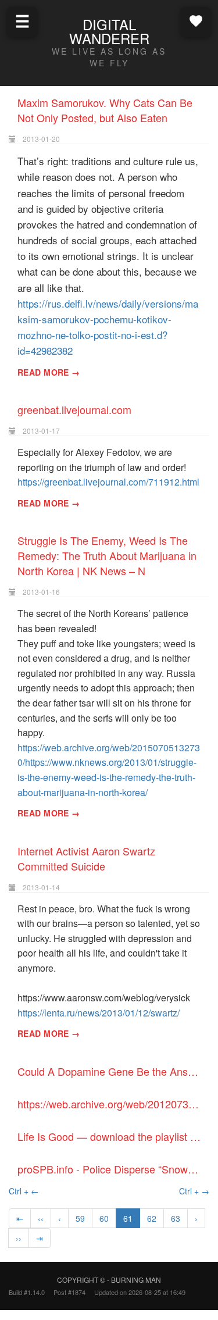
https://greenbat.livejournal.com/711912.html (108, 481)
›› (19, 1238)
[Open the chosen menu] (195, 20)
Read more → (48, 372)
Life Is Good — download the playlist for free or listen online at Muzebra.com (113, 1136)
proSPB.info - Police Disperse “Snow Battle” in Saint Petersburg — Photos (113, 1168)
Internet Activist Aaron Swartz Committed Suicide (86, 858)
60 (104, 1218)
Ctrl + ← (24, 1191)
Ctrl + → (194, 1191)
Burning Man (136, 1280)
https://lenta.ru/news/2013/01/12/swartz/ (98, 1012)
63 (175, 1218)
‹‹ (41, 1218)
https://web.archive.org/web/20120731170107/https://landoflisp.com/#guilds (113, 1103)
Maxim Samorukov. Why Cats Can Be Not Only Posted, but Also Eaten (104, 110)
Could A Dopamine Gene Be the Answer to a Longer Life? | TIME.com (113, 1071)
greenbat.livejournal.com (74, 409)
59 (80, 1218)
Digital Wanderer (109, 31)
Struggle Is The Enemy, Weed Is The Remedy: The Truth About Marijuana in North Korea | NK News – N (106, 555)
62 (151, 1218)
